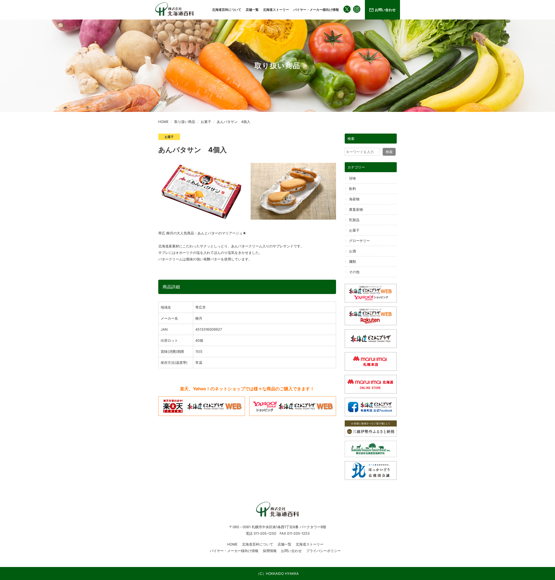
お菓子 (354, 230)
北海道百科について (226, 10)
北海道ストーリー (276, 10)
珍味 (352, 178)
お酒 (352, 251)
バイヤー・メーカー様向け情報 (316, 10)
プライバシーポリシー (323, 551)
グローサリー (359, 241)
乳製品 (354, 220)
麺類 (352, 261)
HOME (232, 544)
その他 (354, 272)
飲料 (352, 188)
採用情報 (270, 551)
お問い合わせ (385, 10)
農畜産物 (356, 209)
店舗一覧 (252, 10)
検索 (389, 152)
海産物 (354, 199)
